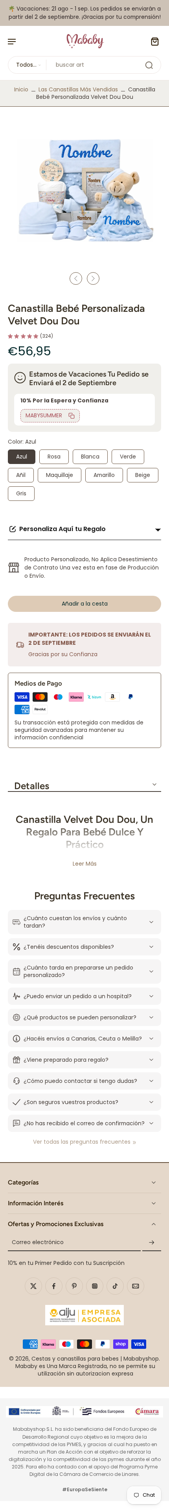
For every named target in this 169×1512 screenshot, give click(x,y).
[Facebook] (53, 1286)
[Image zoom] (84, 191)
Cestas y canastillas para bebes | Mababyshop (95, 1359)
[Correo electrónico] (135, 1286)
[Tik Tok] (115, 1286)
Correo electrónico (38, 1242)
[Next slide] (93, 278)
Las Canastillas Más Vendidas (78, 89)
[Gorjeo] (33, 1286)
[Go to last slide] (76, 278)
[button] (84, 604)
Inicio (21, 89)
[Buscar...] (148, 65)
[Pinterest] (74, 1286)
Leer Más (85, 864)
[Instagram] (94, 1286)
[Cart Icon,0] (152, 41)
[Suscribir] (151, 1242)
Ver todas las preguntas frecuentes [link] (81, 1142)
